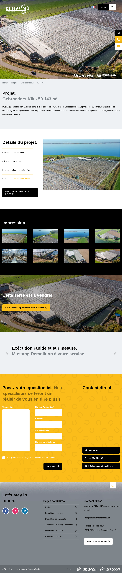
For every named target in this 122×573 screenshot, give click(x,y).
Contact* (39, 419)
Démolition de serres (21, 179)
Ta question (7, 407)
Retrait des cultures (53, 536)
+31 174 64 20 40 (95, 458)
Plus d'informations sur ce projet (17, 192)
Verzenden (51, 467)
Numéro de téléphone (45, 442)
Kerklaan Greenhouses (83, 75)
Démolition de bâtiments (55, 519)
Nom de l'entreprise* (44, 407)
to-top (113, 485)
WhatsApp (93, 450)
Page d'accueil (17, 9)
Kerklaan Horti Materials (106, 75)
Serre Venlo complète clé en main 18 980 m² (24, 308)
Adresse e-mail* (42, 430)
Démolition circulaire (54, 531)
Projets (48, 507)
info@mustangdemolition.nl (100, 466)
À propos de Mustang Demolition (59, 525)
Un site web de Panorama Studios (28, 569)
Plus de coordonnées (97, 542)
